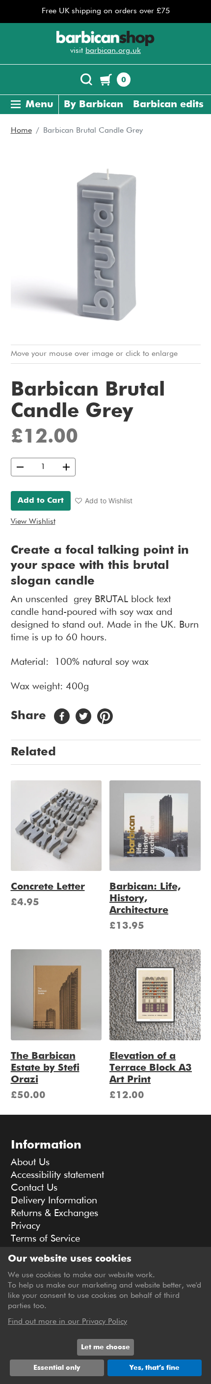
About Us (30, 1162)
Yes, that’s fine (155, 1367)
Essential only (56, 1367)
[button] (103, 500)
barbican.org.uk (113, 51)
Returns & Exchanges (54, 1213)
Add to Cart (41, 501)
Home (21, 131)
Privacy (25, 1226)
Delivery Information (54, 1200)
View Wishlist (33, 522)
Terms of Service (45, 1238)
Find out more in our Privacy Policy (67, 1322)
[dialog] (105, 1315)
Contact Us (34, 1188)
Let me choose (105, 1347)
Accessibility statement (57, 1175)
